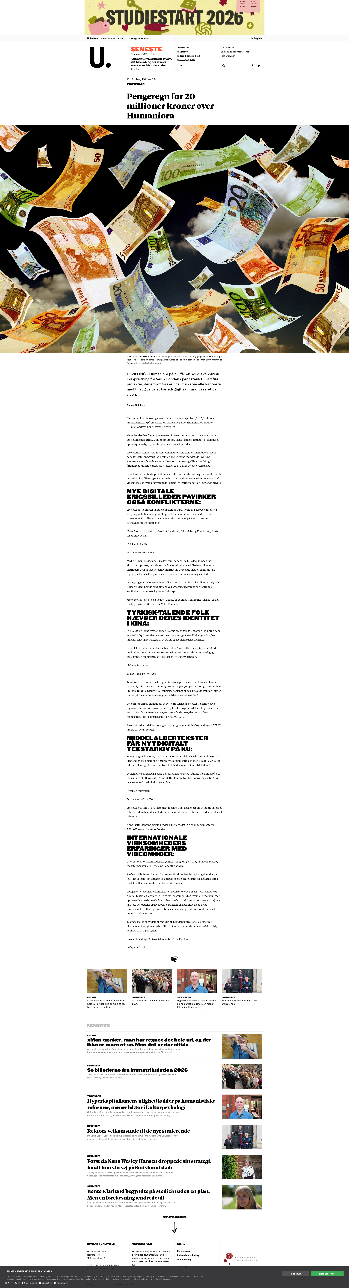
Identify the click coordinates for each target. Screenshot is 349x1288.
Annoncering (184, 1259)
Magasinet (182, 51)
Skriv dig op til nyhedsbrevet (235, 51)
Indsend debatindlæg (188, 55)
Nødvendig (13, 1283)
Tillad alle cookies (327, 1273)
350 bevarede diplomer (171, 760)
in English (256, 38)
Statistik (46, 1283)
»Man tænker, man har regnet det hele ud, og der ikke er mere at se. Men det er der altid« (151, 63)
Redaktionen (184, 1251)
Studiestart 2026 (186, 59)
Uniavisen (92, 38)
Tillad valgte (295, 1273)
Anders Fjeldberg (136, 405)
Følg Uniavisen (228, 55)
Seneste (146, 49)
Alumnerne (183, 47)
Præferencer (30, 1283)
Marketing (61, 1283)
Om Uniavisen (227, 47)
